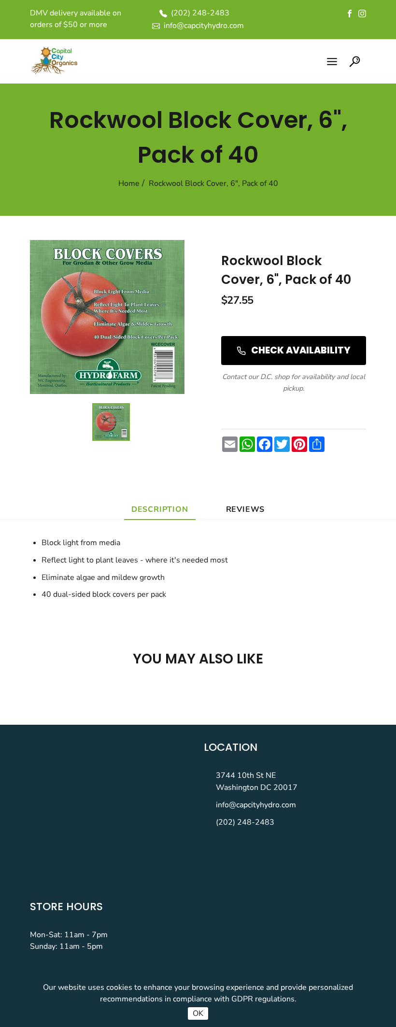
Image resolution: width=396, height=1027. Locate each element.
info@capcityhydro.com (256, 805)
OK (198, 1013)
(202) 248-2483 (245, 822)
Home (129, 183)
